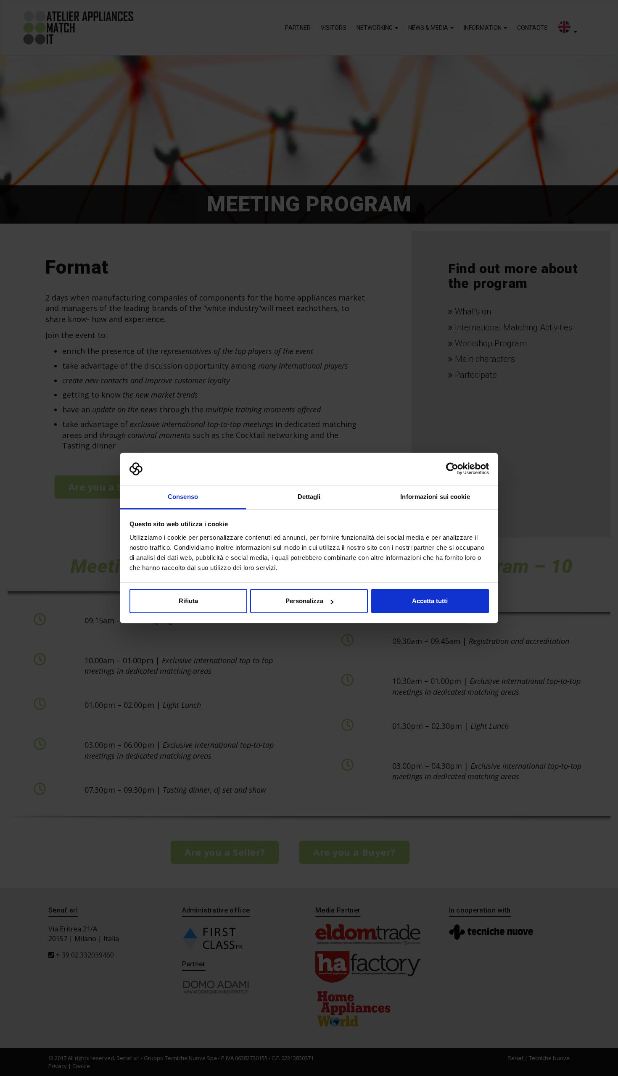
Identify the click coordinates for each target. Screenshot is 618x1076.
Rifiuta (188, 600)
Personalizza (304, 600)
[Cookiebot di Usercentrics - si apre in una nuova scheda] (452, 469)
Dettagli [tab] (309, 496)
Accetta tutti (430, 600)
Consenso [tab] (183, 496)
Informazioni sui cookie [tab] (435, 496)
